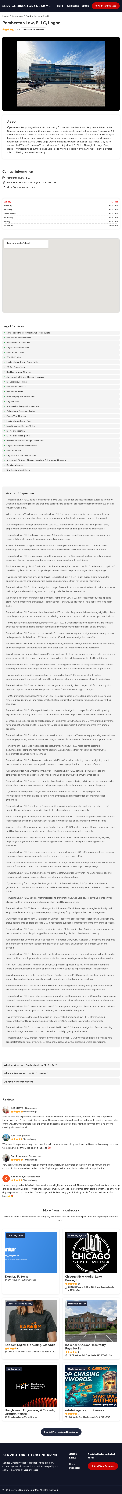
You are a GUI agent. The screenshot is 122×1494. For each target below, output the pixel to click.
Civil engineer (14, 1369)
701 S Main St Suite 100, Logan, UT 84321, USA (32, 182)
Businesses (73, 6)
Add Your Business (106, 5)
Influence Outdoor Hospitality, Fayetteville (85, 1346)
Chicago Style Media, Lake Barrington (83, 1278)
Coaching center (16, 1235)
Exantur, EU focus (16, 1276)
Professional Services (33, 29)
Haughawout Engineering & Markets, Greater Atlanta (30, 1411)
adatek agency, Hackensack (84, 1410)
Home (60, 6)
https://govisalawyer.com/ (21, 187)
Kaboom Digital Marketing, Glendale (30, 1345)
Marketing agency (77, 1235)
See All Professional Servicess (61, 1431)
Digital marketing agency (20, 1303)
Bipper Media (31, 1469)
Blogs (85, 6)
